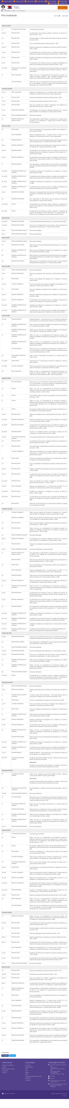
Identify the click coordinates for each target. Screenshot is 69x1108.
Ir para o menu (29, 1)
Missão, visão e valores (8, 1069)
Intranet (4, 1072)
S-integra (27, 1080)
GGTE (26, 1069)
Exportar (56, 15)
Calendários (7, 10)
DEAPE (27, 1072)
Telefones (52, 1076)
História (4, 1067)
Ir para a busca (39, 1)
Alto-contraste (53, 3)
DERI (26, 1074)
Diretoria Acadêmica (8, 1065)
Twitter (13, 1055)
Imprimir (64, 15)
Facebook (5, 1055)
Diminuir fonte (63, 1)
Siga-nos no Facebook (9, 1093)
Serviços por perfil (19, 1)
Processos (5, 1070)
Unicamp (27, 1065)
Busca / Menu (62, 7)
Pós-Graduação (21, 10)
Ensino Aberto (29, 1067)
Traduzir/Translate (51, 1)
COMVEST (28, 1078)
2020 (13, 10)
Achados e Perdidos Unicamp (33, 1076)
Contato (52, 1078)
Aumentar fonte (63, 3)
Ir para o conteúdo (7, 1)
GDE (26, 1070)
